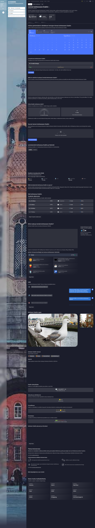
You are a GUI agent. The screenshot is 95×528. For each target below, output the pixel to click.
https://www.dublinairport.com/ (34, 174)
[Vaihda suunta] (49, 7)
